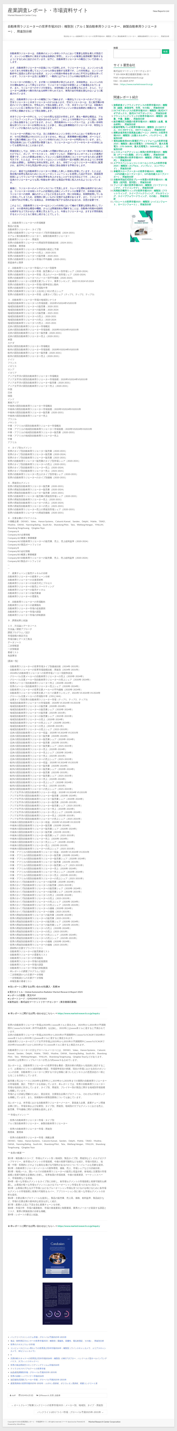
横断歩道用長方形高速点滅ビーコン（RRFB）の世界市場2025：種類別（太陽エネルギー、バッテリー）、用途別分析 (141, 135)
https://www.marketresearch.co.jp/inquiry (79, 1013)
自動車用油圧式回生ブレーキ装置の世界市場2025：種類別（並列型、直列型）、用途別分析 (140, 181)
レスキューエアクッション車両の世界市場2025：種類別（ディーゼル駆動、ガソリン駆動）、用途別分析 (140, 153)
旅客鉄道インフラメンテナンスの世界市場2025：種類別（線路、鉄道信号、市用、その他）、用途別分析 (140, 106)
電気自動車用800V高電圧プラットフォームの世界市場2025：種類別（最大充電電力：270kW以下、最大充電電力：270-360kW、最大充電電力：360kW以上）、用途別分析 (141, 144)
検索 (116, 47)
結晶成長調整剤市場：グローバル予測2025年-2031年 (34, 1372)
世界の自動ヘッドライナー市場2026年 (27, 1376)
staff (14, 1395)
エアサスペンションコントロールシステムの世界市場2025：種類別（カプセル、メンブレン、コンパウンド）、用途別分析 (140, 166)
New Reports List (161, 11)
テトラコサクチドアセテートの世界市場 (28, 1368)
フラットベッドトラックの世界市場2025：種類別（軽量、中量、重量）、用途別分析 (140, 117)
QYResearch (44, 1395)
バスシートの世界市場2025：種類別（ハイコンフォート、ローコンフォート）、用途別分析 (140, 203)
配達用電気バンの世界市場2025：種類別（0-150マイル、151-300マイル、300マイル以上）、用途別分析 (140, 128)
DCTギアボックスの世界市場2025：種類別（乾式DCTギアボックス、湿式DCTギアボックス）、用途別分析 (140, 111)
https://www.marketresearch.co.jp (136, 84)
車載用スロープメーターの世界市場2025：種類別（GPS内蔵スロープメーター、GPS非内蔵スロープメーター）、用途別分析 (141, 174)
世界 (52, 1395)
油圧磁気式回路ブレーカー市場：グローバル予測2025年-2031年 (39, 1379)
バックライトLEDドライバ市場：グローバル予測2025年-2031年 (70, 1412)
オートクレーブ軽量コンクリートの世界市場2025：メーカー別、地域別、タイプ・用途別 (57, 1405)
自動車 (57, 1395)
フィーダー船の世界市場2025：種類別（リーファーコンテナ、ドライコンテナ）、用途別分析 (140, 186)
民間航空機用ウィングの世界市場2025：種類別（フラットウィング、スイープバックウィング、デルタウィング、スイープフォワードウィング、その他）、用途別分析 (141, 194)
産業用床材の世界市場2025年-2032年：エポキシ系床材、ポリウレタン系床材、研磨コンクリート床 (54, 1383)
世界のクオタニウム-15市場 (23, 1344)
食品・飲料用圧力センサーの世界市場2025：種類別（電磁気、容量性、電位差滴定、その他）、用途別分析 (57, 1341)
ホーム (71, 36)
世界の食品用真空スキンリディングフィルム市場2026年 (35, 1365)
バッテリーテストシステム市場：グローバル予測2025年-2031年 (39, 1337)
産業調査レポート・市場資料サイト (48, 10)
